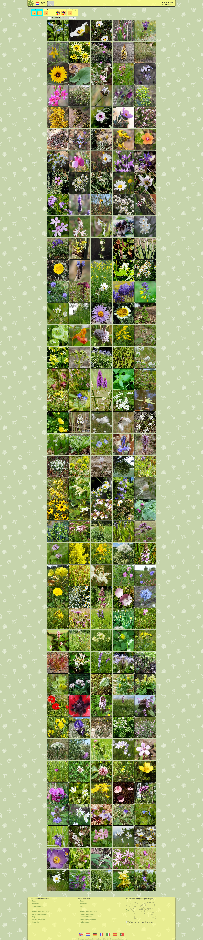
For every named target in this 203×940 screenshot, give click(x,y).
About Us (35, 922)
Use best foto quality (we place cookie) (140, 922)
